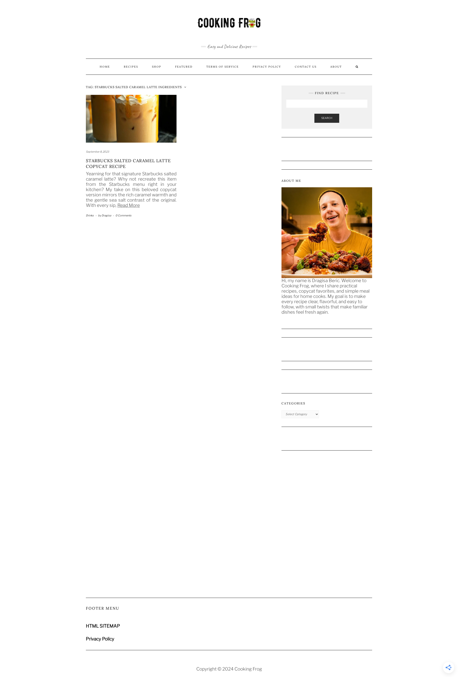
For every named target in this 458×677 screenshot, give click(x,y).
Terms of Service (222, 66)
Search (326, 118)
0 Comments (123, 215)
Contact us (306, 66)
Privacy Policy (267, 66)
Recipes (131, 66)
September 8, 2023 (97, 151)
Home (105, 66)
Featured (184, 66)
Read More (128, 205)
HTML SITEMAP (103, 626)
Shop (156, 66)
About (336, 66)
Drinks (90, 215)
